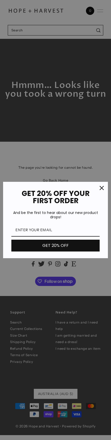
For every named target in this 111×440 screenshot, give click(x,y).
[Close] (102, 188)
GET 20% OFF (55, 245)
